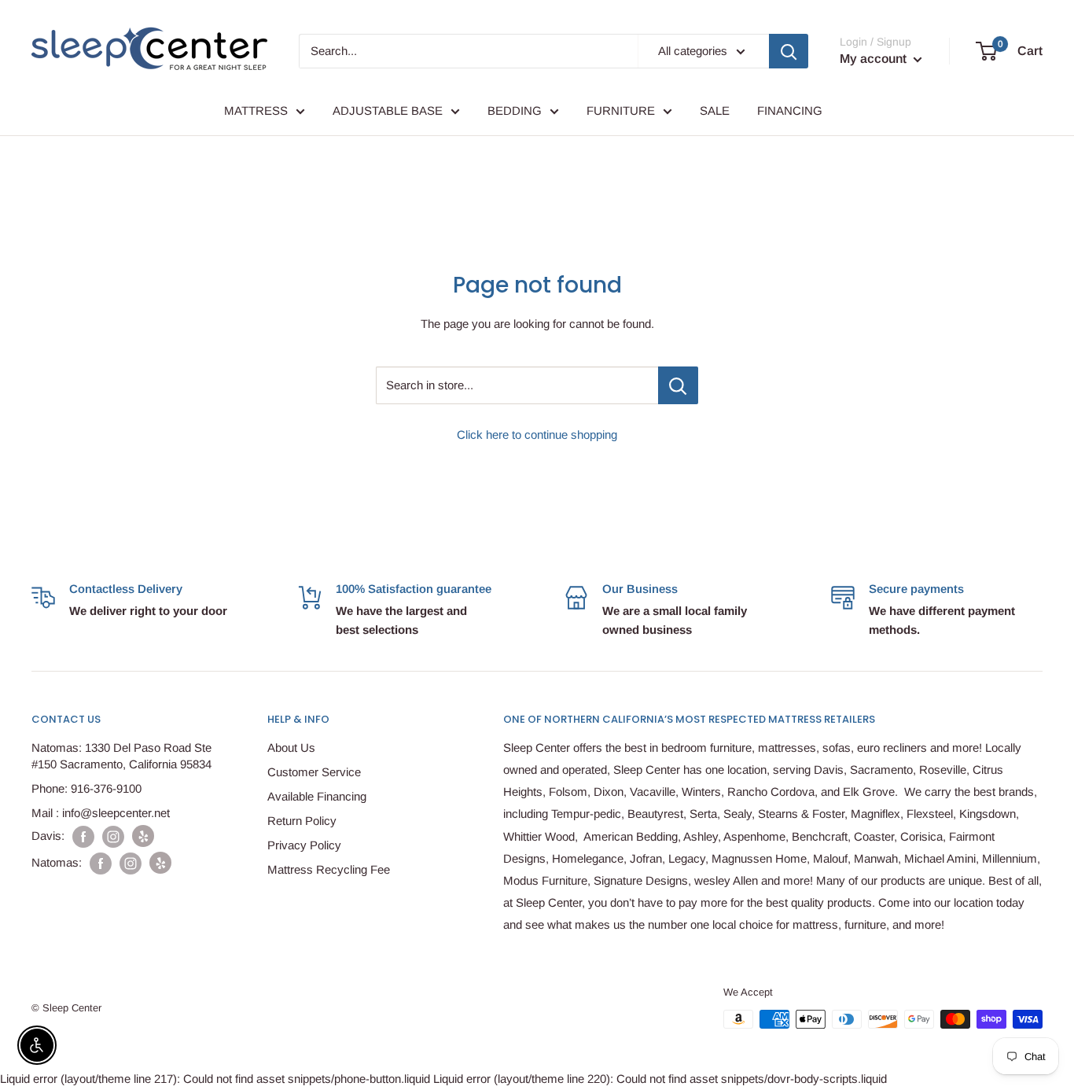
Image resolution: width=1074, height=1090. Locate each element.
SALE (715, 110)
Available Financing (316, 796)
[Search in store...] (678, 385)
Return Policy (302, 820)
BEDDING (514, 110)
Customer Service (314, 772)
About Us (291, 747)
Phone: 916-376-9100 (86, 788)
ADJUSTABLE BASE (388, 110)
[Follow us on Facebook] (83, 836)
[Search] (788, 51)
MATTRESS (256, 110)
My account (875, 58)
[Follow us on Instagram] (113, 836)
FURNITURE (621, 110)
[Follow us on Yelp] (143, 836)
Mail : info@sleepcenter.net (100, 812)
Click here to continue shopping (537, 434)
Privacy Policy (304, 845)
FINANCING (789, 110)
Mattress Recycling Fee (328, 869)
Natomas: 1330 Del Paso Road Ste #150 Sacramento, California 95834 (121, 756)
